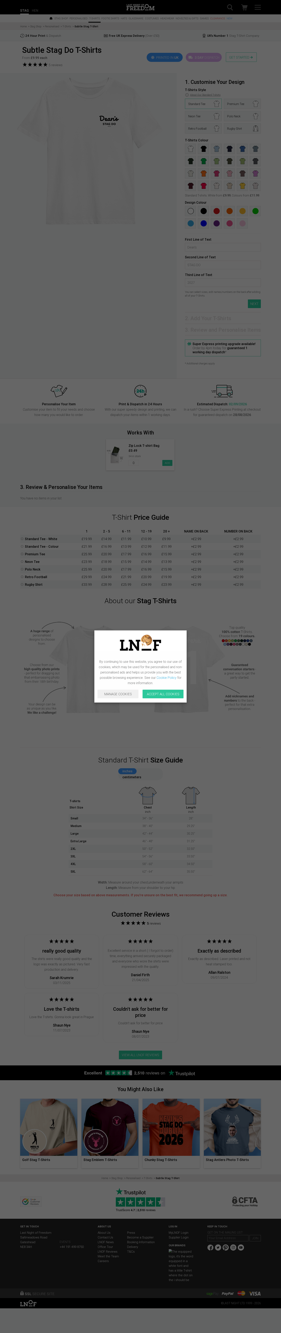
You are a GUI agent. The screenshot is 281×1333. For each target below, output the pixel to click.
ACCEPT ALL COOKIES (163, 694)
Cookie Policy (166, 678)
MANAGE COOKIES (118, 694)
